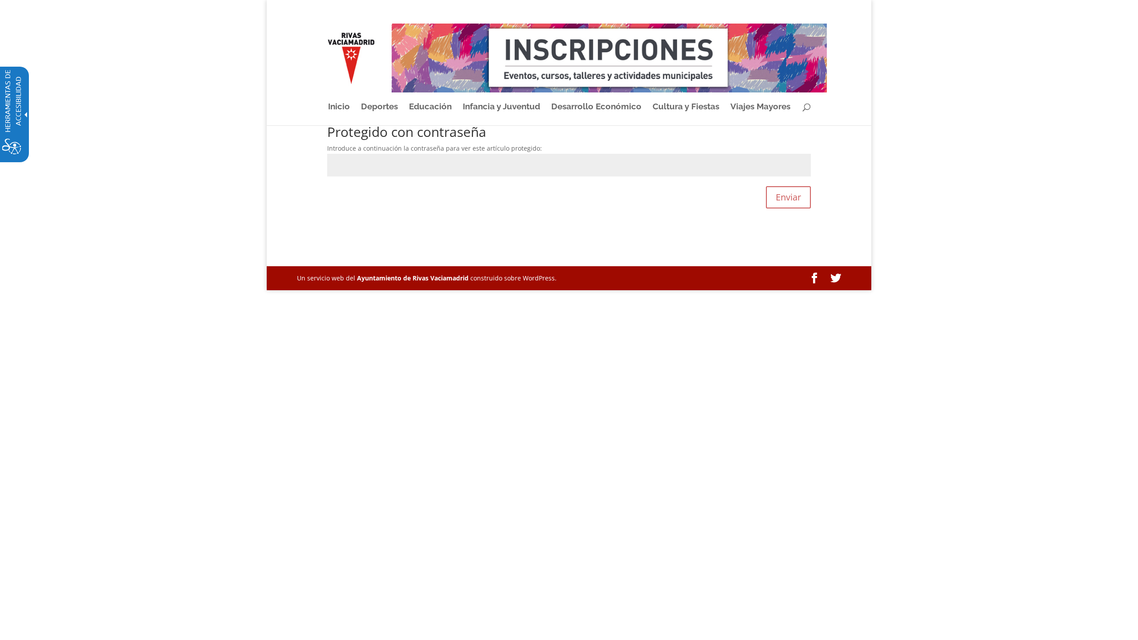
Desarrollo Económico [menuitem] (596, 107)
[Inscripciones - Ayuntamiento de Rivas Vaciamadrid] (568, 57)
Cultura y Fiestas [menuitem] (686, 107)
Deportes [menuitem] (379, 107)
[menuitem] (814, 278)
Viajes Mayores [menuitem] (760, 107)
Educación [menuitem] (430, 107)
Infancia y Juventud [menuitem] (501, 107)
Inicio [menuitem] (339, 107)
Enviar (788, 197)
